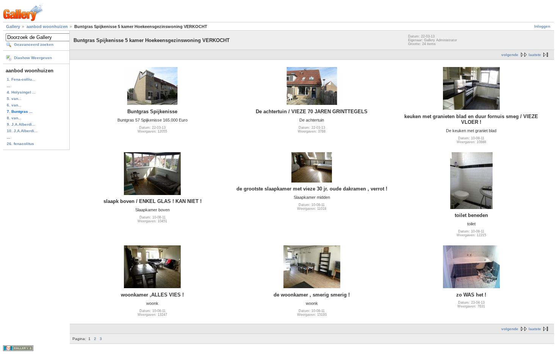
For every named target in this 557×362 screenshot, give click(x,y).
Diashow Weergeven (33, 58)
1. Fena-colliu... (21, 79)
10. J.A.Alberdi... (22, 131)
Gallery (13, 26)
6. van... (14, 105)
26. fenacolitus (20, 144)
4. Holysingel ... (21, 92)
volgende (509, 55)
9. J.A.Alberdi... (21, 124)
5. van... (14, 99)
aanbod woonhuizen (48, 26)
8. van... (14, 118)
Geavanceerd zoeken (33, 44)
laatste (535, 55)
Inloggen (542, 26)
